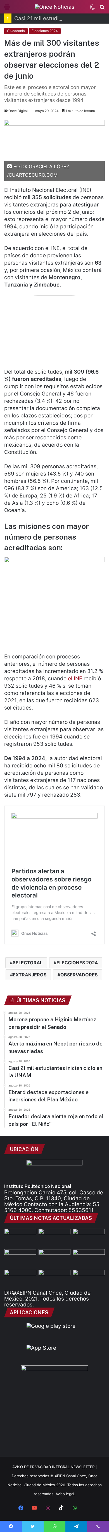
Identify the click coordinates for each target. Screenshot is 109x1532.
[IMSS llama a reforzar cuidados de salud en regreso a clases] (89, 1279)
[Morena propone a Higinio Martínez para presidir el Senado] (20, 1238)
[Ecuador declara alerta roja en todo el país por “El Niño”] (55, 1258)
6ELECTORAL (27, 962)
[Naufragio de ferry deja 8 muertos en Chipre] (55, 1279)
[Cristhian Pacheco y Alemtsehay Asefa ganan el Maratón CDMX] (20, 1279)
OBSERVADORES (79, 975)
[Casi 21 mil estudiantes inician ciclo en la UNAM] (55, 1238)
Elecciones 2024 (45, 31)
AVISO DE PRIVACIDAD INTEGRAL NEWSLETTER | (54, 1467)
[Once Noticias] (54, 7)
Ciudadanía (16, 31)
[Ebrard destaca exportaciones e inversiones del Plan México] (20, 1258)
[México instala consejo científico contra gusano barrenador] (89, 1258)
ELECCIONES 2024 (77, 962)
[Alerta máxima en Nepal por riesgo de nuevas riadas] (89, 1238)
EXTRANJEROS (29, 975)
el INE (75, 678)
